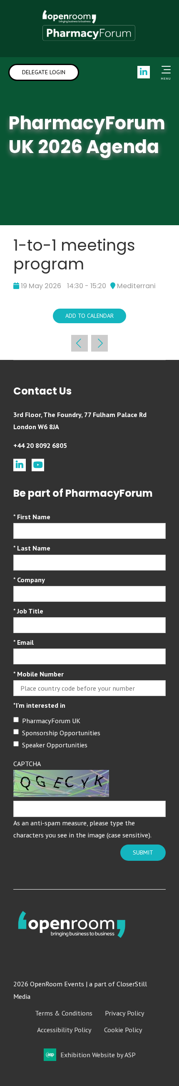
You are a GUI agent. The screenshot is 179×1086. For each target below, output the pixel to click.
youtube (38, 465)
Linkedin (143, 72)
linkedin (19, 465)
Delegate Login (43, 72)
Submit (143, 852)
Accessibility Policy (64, 1030)
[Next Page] (99, 343)
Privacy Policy (124, 1013)
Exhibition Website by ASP (98, 1055)
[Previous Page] (79, 343)
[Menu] (164, 69)
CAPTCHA (27, 763)
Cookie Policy (123, 1030)
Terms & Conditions (63, 1013)
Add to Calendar (89, 315)
